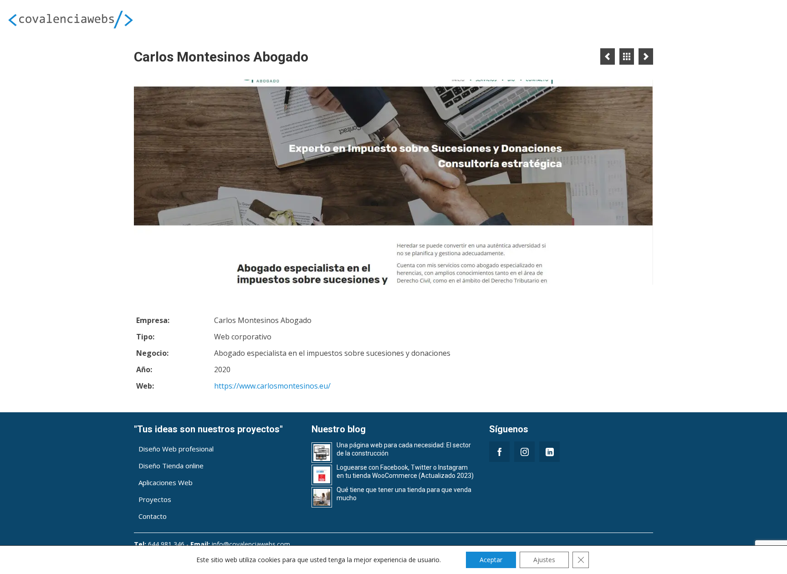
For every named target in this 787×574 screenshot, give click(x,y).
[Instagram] (524, 451)
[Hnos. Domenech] (646, 56)
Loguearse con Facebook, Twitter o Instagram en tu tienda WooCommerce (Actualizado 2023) (405, 471)
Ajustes (544, 559)
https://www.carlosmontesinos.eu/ (272, 386)
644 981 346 (166, 544)
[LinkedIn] (549, 451)
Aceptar (491, 559)
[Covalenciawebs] (131, 19)
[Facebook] (499, 451)
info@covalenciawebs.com (251, 544)
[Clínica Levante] (607, 56)
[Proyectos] (626, 56)
